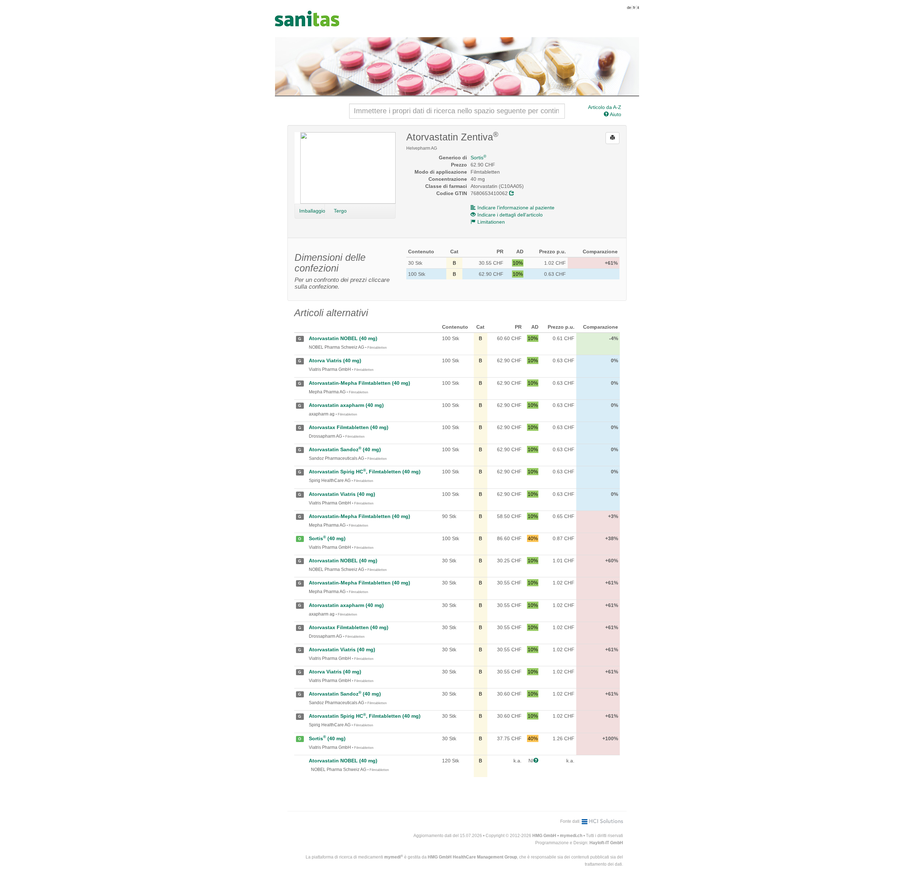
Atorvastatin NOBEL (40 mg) (343, 338)
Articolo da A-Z (604, 107)
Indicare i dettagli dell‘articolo (510, 215)
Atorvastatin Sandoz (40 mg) (345, 449)
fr (634, 7)
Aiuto (615, 114)
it (638, 7)
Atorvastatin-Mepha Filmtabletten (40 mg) (359, 383)
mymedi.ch (571, 835)
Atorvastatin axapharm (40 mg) (346, 405)
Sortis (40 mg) (327, 538)
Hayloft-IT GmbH (606, 842)
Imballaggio (312, 211)
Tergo (340, 211)
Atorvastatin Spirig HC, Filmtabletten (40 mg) (365, 471)
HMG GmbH (544, 835)
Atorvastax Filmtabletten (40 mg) (348, 427)
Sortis (478, 157)
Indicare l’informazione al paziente (515, 207)
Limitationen (491, 222)
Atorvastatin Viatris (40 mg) (342, 494)
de (629, 7)
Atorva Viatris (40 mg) (335, 360)
